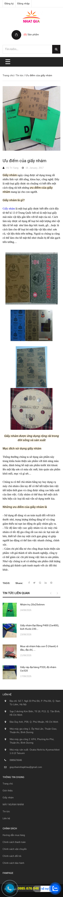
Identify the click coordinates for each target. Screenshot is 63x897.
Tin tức (19, 75)
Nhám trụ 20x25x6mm (32, 604)
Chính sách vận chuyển (15, 849)
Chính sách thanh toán (14, 842)
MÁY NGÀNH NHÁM (13, 804)
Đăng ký (9, 3)
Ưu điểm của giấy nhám (24, 160)
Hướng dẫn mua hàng (14, 835)
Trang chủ (8, 75)
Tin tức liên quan (16, 593)
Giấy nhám (8, 797)
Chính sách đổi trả (12, 856)
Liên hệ (6, 818)
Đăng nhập (23, 3)
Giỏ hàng (29, 30)
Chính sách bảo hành (13, 863)
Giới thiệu (8, 790)
